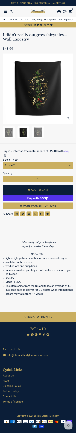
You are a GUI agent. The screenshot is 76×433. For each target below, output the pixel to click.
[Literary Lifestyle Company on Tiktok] (44, 334)
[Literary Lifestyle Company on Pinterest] (36, 334)
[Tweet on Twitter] (38, 25)
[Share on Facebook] (35, 25)
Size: (10, 159)
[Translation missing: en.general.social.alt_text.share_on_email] (48, 25)
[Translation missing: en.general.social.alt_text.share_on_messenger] (51, 25)
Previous (6, 88)
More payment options (39, 205)
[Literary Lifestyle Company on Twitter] (28, 334)
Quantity (8, 173)
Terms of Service (13, 401)
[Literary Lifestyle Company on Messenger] (47, 334)
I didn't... (14, 19)
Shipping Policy (12, 386)
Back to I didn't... (38, 316)
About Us (8, 375)
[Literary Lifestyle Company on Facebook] (32, 334)
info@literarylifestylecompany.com (25, 355)
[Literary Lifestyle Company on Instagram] (40, 334)
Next (70, 88)
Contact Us (9, 396)
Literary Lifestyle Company (46, 416)
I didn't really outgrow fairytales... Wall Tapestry (48, 19)
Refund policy (11, 391)
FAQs (6, 380)
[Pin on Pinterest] (41, 25)
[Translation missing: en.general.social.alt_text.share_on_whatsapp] (45, 25)
